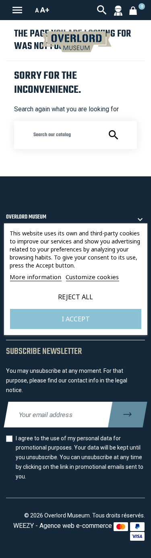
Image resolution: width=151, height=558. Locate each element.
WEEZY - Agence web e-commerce (62, 525)
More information (35, 277)
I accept (76, 319)
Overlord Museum (26, 217)
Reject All (75, 296)
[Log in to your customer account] (118, 10)
